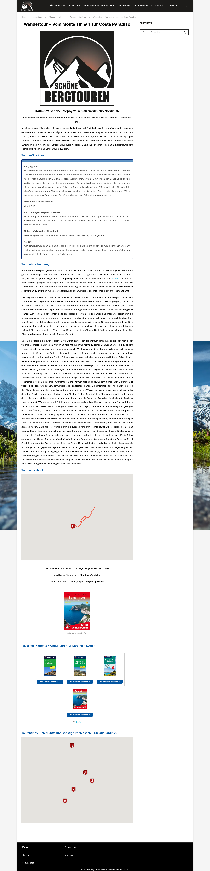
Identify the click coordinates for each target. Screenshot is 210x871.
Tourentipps (124, 6)
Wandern (116, 278)
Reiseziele (60, 6)
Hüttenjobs (171, 6)
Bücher (25, 847)
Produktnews (141, 6)
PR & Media (27, 863)
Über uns (26, 855)
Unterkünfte (107, 6)
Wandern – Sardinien (78, 17)
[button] (73, 526)
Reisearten (74, 6)
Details (78, 722)
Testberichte (157, 6)
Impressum (70, 855)
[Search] (187, 6)
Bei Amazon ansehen (50, 682)
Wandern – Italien (56, 17)
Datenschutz (71, 847)
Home (23, 17)
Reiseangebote (91, 6)
